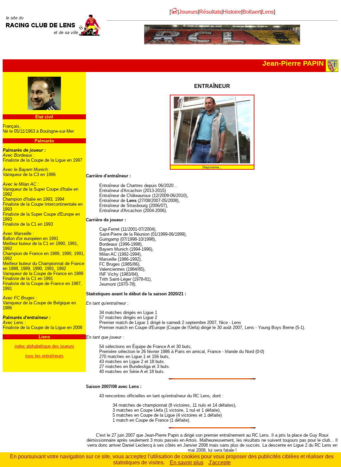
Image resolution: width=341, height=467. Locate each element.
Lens (268, 12)
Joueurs (188, 12)
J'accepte (219, 462)
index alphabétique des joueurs (44, 346)
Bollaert (251, 12)
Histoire (232, 12)
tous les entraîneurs (44, 355)
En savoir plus (186, 462)
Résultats (210, 12)
